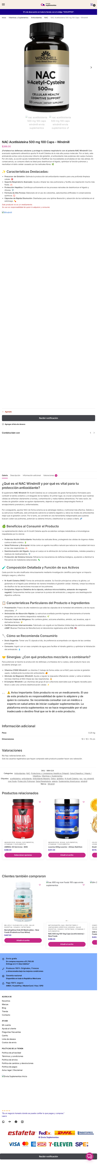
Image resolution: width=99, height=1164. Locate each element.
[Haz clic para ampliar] (48, 67)
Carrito (5, 1035)
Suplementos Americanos (69, 781)
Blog (4, 1008)
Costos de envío (9, 1042)
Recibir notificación (48, 418)
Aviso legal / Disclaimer (12, 1070)
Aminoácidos (9, 842)
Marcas (5, 1004)
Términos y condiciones (12, 1056)
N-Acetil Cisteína (71, 779)
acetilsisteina (15, 779)
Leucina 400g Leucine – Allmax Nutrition (65, 847)
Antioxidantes (36, 18)
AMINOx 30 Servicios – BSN (16, 847)
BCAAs (18, 842)
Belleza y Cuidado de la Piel (16, 925)
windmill (84, 781)
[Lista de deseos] (40, 802)
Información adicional (32, 475)
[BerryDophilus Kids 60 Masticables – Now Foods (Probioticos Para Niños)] (23, 902)
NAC (46, 18)
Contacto (6, 1015)
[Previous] (90, 432)
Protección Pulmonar (26, 781)
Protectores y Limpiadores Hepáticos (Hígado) (50, 773)
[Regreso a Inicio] (48, 1091)
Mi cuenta (6, 1025)
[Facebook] (16, 1122)
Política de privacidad (11, 1053)
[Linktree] (9, 1122)
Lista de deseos (9, 1039)
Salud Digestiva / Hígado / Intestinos (19, 926)
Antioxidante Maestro (41, 779)
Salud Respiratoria (43, 781)
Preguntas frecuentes (11, 1032)
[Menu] (6, 4)
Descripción (15, 475)
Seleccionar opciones (23, 855)
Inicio (4, 18)
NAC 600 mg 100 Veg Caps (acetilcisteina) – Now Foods (66, 935)
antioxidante (27, 779)
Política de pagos (9, 1067)
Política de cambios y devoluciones (17, 1063)
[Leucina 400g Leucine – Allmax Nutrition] (67, 819)
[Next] (94, 432)
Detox (53, 779)
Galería (5, 475)
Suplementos (28, 842)
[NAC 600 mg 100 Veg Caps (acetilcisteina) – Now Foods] (67, 902)
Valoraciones (50, 475)
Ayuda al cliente (9, 1028)
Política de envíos (10, 1060)
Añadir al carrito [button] (66, 855)
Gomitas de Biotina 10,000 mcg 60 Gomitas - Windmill (73, 446)
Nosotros (6, 1001)
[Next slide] (91, 67)
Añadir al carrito (22, 453)
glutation (60, 779)
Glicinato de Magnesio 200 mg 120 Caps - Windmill (50, 446)
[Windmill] (48, 308)
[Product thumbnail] (9, 446)
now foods (12, 781)
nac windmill (89, 779)
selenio (55, 781)
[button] (92, 4)
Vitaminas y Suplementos (18, 18)
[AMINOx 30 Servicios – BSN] (23, 819)
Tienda (5, 1011)
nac (80, 779)
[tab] (5, 475)
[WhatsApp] (3, 1122)
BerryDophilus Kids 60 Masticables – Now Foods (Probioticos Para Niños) (21, 931)
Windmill (51, 784)
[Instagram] (22, 1122)
